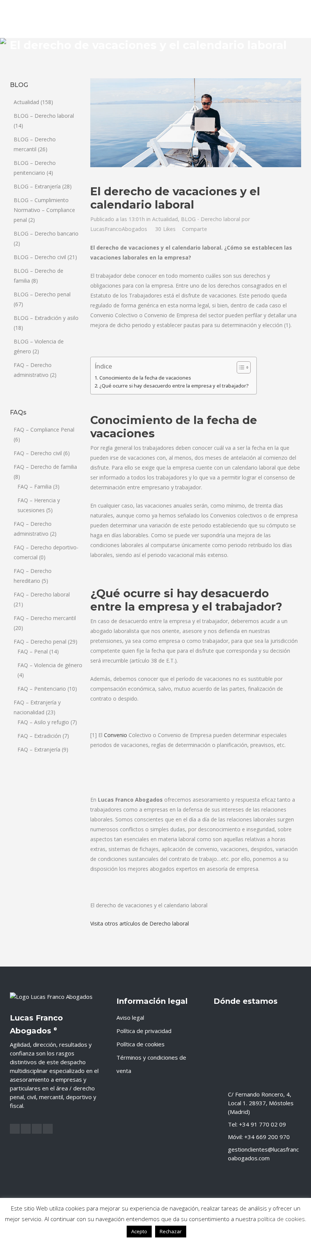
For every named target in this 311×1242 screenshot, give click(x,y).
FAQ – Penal (32, 651)
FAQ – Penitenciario (41, 688)
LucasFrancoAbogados (118, 229)
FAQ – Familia (34, 486)
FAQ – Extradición (39, 735)
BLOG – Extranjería (37, 186)
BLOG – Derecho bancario (46, 233)
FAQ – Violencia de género (49, 665)
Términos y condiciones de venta (151, 1064)
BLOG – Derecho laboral (44, 115)
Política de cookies (140, 1044)
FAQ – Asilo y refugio (43, 722)
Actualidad (26, 102)
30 (165, 229)
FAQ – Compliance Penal (44, 429)
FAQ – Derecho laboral (42, 594)
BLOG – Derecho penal (42, 294)
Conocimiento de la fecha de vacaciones (145, 378)
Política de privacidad (143, 1031)
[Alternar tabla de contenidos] (240, 367)
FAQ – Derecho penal (40, 641)
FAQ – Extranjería (38, 749)
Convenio (115, 735)
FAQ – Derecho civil (38, 453)
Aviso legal (130, 1017)
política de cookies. (282, 1219)
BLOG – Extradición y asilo (46, 317)
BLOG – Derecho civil (40, 257)
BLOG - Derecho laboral (210, 219)
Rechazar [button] (171, 1231)
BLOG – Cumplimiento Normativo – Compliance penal (44, 209)
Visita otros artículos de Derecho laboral (139, 923)
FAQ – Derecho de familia (45, 466)
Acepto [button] (139, 1231)
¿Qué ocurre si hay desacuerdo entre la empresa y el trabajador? (174, 386)
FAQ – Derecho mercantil (45, 618)
